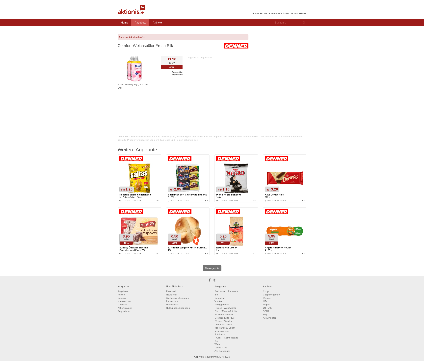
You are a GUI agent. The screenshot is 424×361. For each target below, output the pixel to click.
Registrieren (124, 311)
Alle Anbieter (269, 317)
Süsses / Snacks (223, 321)
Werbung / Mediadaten (178, 298)
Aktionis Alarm (125, 308)
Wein (217, 344)
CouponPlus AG (213, 356)
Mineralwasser (222, 331)
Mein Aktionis (260, 13)
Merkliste (122, 304)
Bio (216, 294)
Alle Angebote (212, 268)
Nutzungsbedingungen (178, 308)
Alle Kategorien (222, 351)
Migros (266, 304)
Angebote (140, 22)
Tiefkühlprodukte (223, 324)
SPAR (266, 311)
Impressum (172, 301)
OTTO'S (267, 308)
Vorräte (218, 301)
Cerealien (219, 298)
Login (303, 13)
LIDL (265, 301)
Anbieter (158, 22)
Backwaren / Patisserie (226, 291)
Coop (266, 291)
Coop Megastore (272, 294)
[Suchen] (304, 22)
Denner (267, 298)
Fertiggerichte (221, 304)
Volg (265, 314)
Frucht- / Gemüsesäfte (226, 337)
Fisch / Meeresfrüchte (225, 311)
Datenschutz (172, 304)
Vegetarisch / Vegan (224, 327)
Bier (216, 341)
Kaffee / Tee (220, 347)
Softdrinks (219, 334)
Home (124, 22)
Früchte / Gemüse (224, 314)
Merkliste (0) (276, 13)
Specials (122, 298)
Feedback (171, 291)
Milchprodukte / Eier (224, 317)
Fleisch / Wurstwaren (225, 308)
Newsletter (171, 294)
